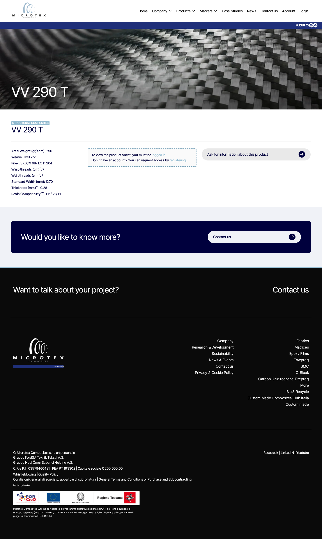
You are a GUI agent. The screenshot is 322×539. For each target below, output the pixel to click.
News (251, 11)
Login (304, 11)
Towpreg (301, 360)
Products (183, 11)
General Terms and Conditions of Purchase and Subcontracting (145, 479)
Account (288, 11)
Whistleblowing (24, 474)
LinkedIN (287, 453)
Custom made (297, 404)
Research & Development (213, 347)
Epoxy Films (299, 353)
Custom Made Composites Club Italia (278, 398)
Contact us (269, 11)
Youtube (302, 453)
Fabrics (303, 341)
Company (159, 11)
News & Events (221, 360)
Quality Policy (48, 474)
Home (143, 11)
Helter (26, 485)
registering (178, 160)
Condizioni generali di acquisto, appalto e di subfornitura (54, 479)
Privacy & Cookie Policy (214, 372)
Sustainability (223, 353)
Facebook (271, 453)
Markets (206, 11)
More (304, 385)
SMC (305, 366)
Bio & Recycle (298, 391)
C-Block (302, 372)
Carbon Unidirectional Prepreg (283, 379)
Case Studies (232, 11)
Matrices (302, 347)
